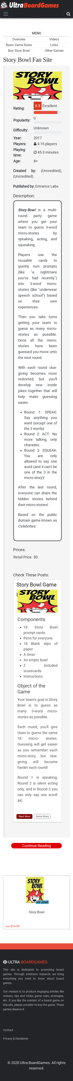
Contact (8, 1030)
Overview (18, 39)
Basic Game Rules (19, 45)
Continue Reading (36, 846)
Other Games (54, 51)
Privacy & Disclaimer (15, 1038)
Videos (54, 39)
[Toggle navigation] (5, 14)
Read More (24, 816)
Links (54, 45)
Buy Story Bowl (19, 51)
